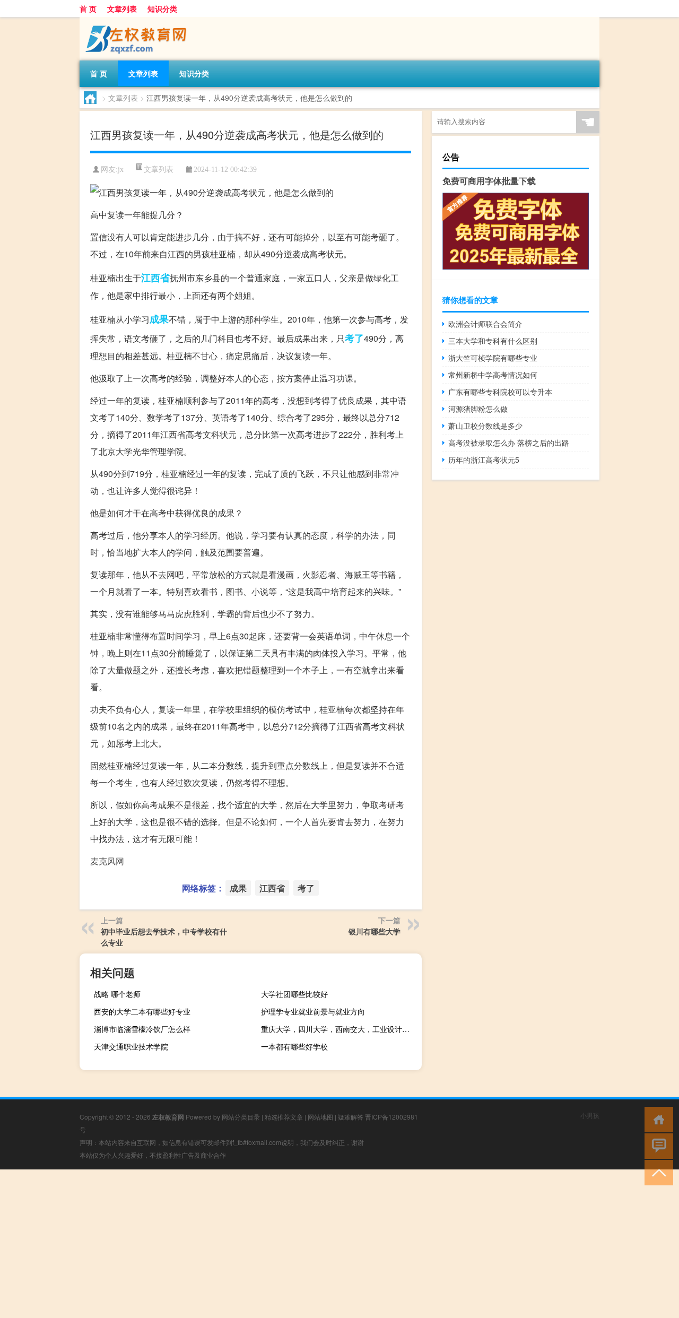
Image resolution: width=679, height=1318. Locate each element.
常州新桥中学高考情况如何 (492, 374)
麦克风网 (107, 861)
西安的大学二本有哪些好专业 (142, 1011)
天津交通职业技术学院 (131, 1046)
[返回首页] (656, 1119)
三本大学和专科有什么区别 (492, 340)
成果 (159, 319)
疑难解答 (350, 1116)
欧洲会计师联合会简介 (485, 323)
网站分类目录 (241, 1116)
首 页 (88, 8)
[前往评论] (656, 1145)
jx (121, 170)
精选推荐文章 (284, 1116)
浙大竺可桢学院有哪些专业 (492, 357)
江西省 (155, 277)
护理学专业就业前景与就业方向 (313, 1011)
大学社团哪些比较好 (294, 993)
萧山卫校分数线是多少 (485, 425)
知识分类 (162, 8)
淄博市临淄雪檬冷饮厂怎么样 (142, 1029)
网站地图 (320, 1116)
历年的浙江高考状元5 (483, 459)
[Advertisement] (318, 1243)
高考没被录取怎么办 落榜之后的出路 (508, 442)
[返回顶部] (656, 1172)
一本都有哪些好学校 (294, 1046)
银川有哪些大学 (375, 931)
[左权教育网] (135, 20)
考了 (354, 338)
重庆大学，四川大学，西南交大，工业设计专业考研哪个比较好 (340, 1029)
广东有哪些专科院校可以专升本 (500, 391)
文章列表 (122, 8)
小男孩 (589, 1115)
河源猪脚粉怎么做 (478, 408)
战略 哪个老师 (117, 993)
